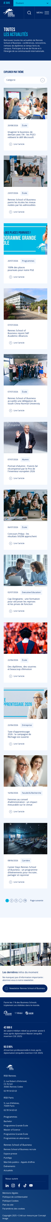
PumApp (8, 1158)
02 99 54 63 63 (10, 1091)
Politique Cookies (10, 1201)
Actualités (8, 1171)
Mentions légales (10, 1193)
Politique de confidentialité (14, 1197)
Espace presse (10, 1154)
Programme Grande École (16, 1126)
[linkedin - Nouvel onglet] (7, 1185)
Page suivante (36, 901)
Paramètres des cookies (13, 1209)
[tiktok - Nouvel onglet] (25, 1185)
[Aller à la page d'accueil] (9, 12)
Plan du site (7, 1205)
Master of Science (12, 1130)
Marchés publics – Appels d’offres (19, 1162)
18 (25, 901)
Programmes (10, 1117)
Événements (9, 1166)
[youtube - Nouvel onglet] (31, 1185)
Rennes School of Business (18, 1145)
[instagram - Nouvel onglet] (13, 1185)
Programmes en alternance (16, 1138)
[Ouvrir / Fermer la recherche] (29, 12)
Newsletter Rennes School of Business (27, 988)
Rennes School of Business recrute (20, 1149)
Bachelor (8, 1121)
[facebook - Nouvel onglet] (19, 1185)
